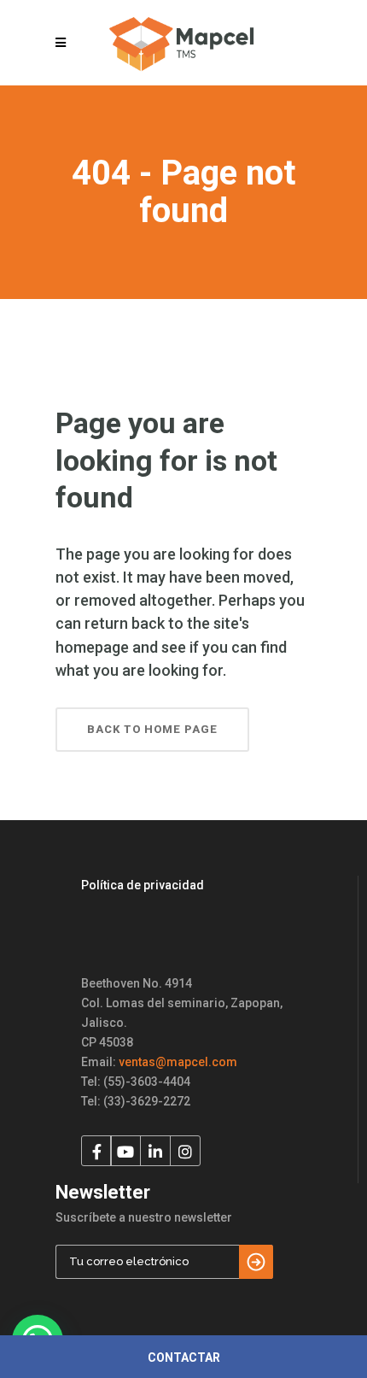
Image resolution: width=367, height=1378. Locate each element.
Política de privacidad (142, 885)
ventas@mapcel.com (178, 1062)
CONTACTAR (184, 1357)
